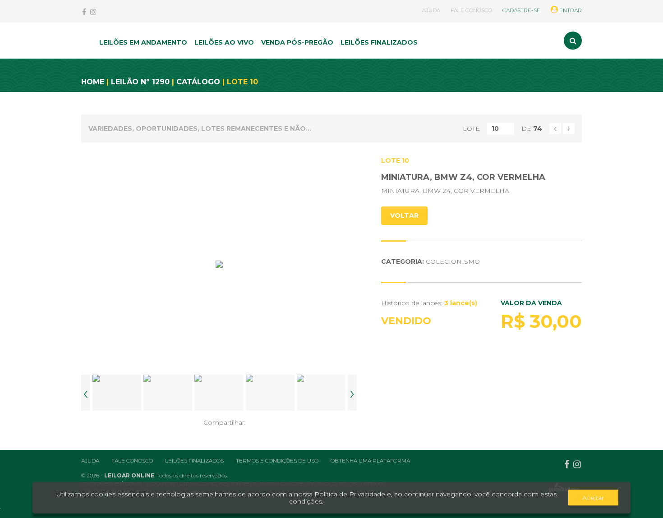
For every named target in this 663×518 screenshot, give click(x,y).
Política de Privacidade (349, 494)
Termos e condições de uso (277, 460)
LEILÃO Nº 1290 (140, 82)
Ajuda (90, 460)
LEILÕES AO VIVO (224, 42)
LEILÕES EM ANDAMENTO (143, 42)
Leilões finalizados (194, 460)
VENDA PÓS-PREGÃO (297, 42)
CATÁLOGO (198, 82)
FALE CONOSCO (471, 10)
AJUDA (431, 10)
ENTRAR (570, 10)
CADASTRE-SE (521, 10)
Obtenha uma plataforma (370, 460)
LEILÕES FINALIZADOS (379, 42)
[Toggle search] (573, 41)
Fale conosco (132, 460)
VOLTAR (404, 215)
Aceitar (593, 498)
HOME (92, 82)
